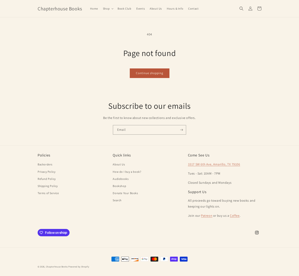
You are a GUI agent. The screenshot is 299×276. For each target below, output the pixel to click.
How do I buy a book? (127, 172)
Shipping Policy (48, 186)
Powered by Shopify (78, 266)
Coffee (235, 215)
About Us (119, 164)
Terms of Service (48, 193)
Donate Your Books (125, 193)
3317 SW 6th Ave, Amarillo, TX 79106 (214, 164)
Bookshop (119, 186)
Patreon (206, 215)
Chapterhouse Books (57, 266)
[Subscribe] (181, 130)
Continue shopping (149, 73)
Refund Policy (47, 179)
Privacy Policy (46, 172)
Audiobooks (121, 179)
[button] (107, 8)
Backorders (45, 164)
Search (117, 200)
